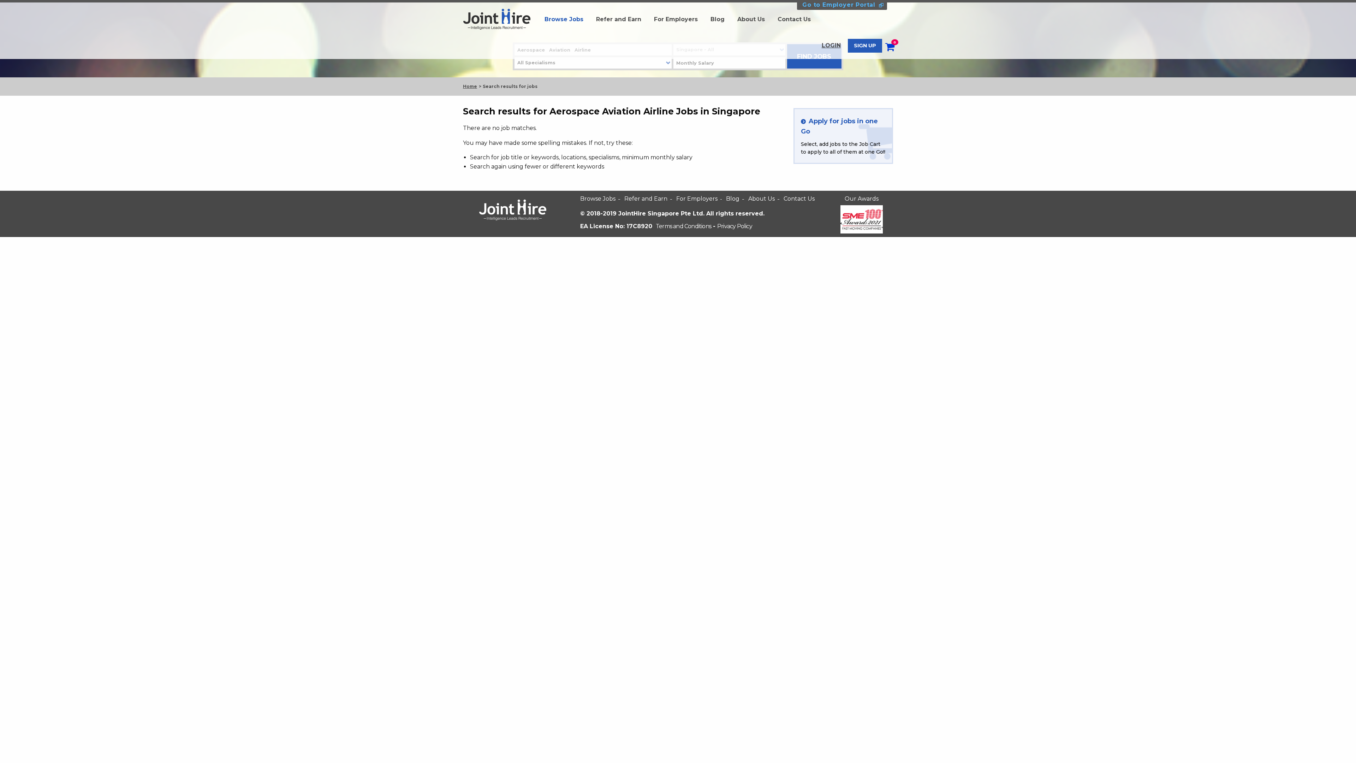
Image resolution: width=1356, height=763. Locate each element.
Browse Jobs (564, 19)
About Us (751, 19)
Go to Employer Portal (838, 4)
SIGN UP (865, 45)
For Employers (676, 19)
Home (470, 86)
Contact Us (794, 19)
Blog (717, 19)
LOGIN (831, 45)
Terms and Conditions (683, 226)
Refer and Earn (618, 19)
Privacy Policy (734, 226)
